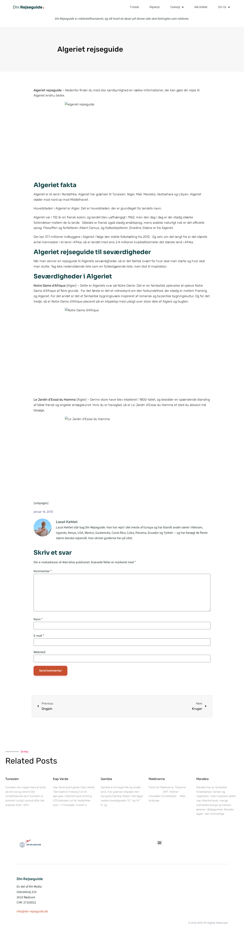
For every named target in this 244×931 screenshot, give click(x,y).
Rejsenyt (155, 7)
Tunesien (12, 779)
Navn (38, 619)
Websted (39, 652)
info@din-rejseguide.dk (32, 911)
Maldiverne (157, 779)
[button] (160, 843)
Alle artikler (200, 7)
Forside (134, 7)
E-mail (39, 635)
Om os (222, 7)
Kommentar (43, 571)
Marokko (202, 779)
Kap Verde (60, 779)
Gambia (106, 779)
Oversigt (175, 7)
